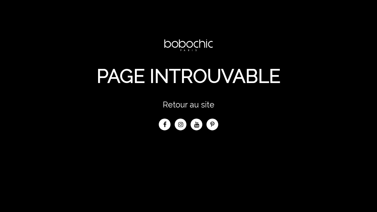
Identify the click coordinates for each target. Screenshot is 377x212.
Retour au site (188, 104)
